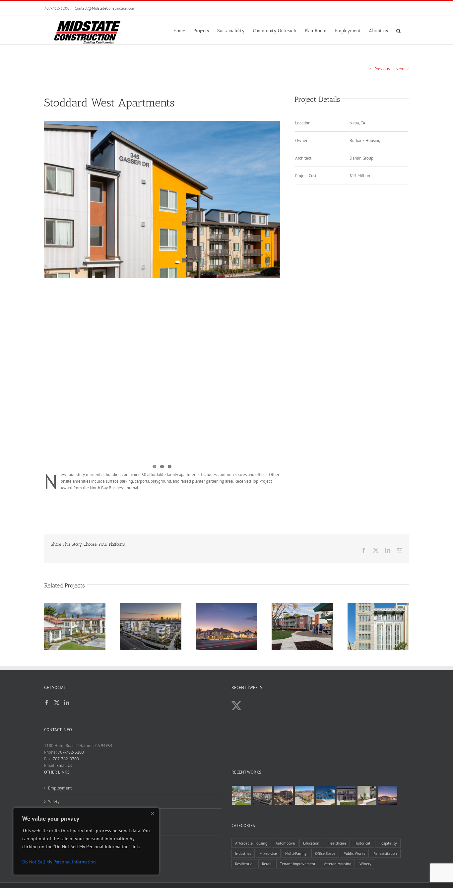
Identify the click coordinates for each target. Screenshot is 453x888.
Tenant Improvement (297, 863)
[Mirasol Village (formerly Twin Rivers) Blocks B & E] (262, 795)
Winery (365, 863)
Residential (244, 863)
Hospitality (388, 843)
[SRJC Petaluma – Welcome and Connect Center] (304, 795)
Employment (60, 788)
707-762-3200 (57, 8)
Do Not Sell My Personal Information (59, 862)
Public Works (354, 853)
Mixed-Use (268, 853)
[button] (398, 30)
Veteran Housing (337, 863)
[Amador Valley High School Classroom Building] (346, 795)
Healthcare (337, 843)
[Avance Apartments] (241, 795)
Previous (382, 69)
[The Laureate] (283, 795)
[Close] (152, 813)
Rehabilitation (385, 853)
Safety (53, 801)
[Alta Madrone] (388, 795)
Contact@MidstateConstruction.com (105, 8)
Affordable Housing (251, 843)
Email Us (64, 765)
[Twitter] (56, 702)
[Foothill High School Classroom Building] (325, 795)
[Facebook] (46, 702)
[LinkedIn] (66, 702)
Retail (267, 863)
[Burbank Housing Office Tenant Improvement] (367, 795)
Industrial (243, 853)
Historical (362, 843)
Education (311, 843)
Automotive (285, 843)
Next (400, 69)
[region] (86, 841)
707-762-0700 (66, 759)
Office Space (325, 853)
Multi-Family (296, 853)
